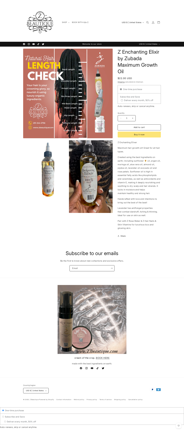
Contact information (63, 399)
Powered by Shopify (46, 399)
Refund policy (79, 399)
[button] (65, 22)
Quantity (121, 113)
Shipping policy (120, 399)
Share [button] (123, 236)
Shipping (121, 82)
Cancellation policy (135, 399)
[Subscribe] (111, 268)
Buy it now (139, 134)
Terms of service (106, 399)
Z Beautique (34, 399)
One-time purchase (14, 410)
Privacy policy (92, 399)
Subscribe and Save (14, 416)
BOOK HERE (103, 358)
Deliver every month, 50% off (21, 421)
